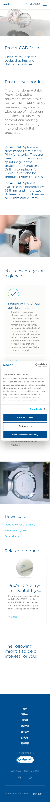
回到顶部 (37, 794)
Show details (36, 409)
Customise (24, 426)
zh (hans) (32, 4)
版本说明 (25, 732)
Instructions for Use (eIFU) (20, 525)
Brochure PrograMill (16, 531)
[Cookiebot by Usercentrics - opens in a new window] (35, 365)
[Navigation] (45, 4)
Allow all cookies (25, 417)
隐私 (25, 709)
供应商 (25, 720)
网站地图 (25, 744)
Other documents (15, 536)
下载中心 (25, 715)
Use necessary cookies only (25, 435)
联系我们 (25, 738)
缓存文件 (25, 726)
